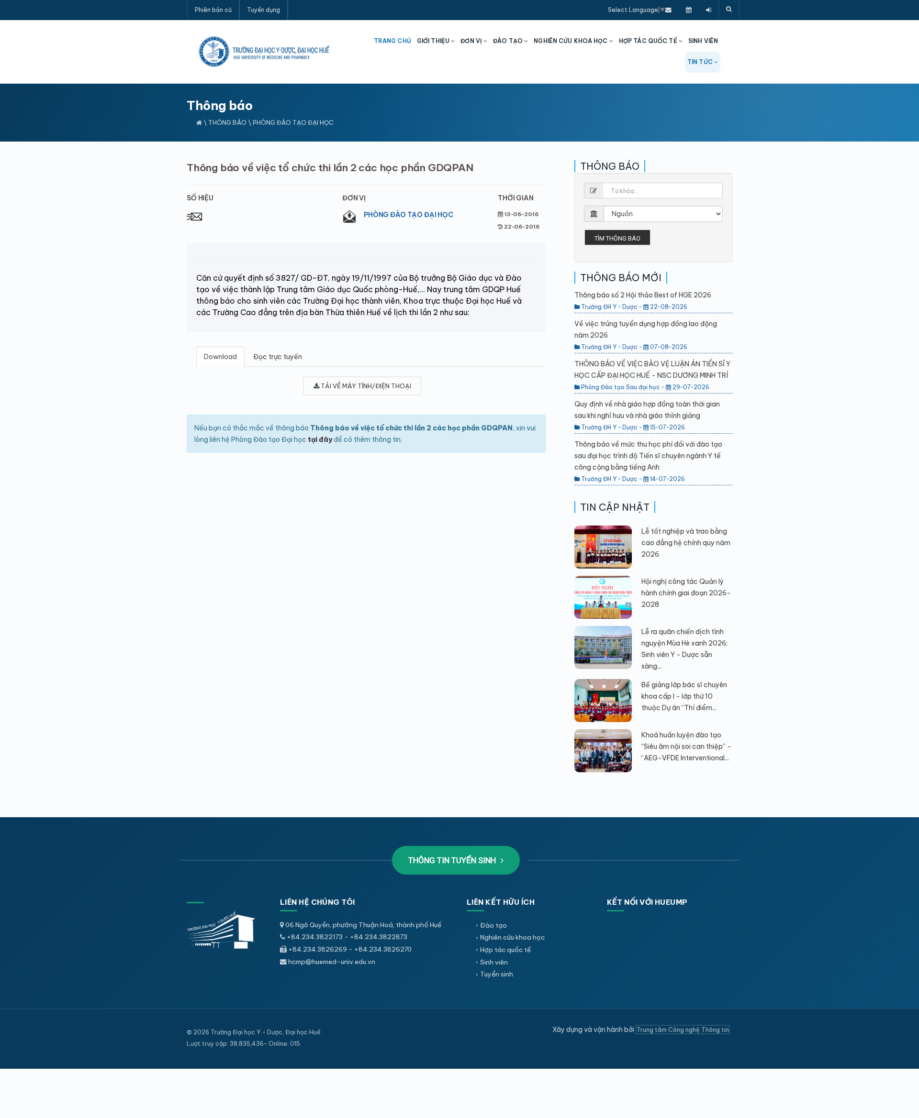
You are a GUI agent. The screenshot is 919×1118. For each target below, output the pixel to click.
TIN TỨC (700, 62)
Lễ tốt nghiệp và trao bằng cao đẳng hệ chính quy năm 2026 (685, 543)
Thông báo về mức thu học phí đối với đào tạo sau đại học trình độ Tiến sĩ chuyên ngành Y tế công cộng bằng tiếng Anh (648, 455)
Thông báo (227, 122)
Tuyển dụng (263, 9)
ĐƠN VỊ (471, 40)
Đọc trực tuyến (277, 356)
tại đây (320, 439)
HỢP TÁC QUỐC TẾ (649, 40)
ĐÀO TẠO (508, 40)
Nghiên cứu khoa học (512, 937)
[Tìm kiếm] (729, 9)
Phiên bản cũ (213, 9)
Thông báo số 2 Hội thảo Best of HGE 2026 (642, 295)
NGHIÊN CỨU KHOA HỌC (571, 40)
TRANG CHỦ (392, 40)
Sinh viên (494, 962)
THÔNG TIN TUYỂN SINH (453, 860)
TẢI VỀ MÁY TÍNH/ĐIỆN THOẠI (365, 386)
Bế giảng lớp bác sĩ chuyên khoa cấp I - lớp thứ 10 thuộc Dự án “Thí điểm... (684, 696)
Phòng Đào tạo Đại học (408, 214)
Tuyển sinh (496, 974)
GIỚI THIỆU (434, 40)
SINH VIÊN (703, 40)
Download (220, 356)
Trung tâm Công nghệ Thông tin (683, 1029)
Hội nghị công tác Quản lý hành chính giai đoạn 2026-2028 (686, 593)
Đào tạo (493, 925)
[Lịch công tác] (689, 9)
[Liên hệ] (668, 9)
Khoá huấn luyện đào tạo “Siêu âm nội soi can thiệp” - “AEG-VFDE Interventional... (686, 746)
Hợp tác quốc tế (505, 949)
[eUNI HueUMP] (708, 9)
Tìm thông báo (617, 238)
